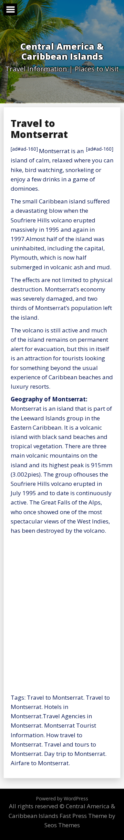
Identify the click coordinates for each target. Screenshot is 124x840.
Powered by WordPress (62, 798)
